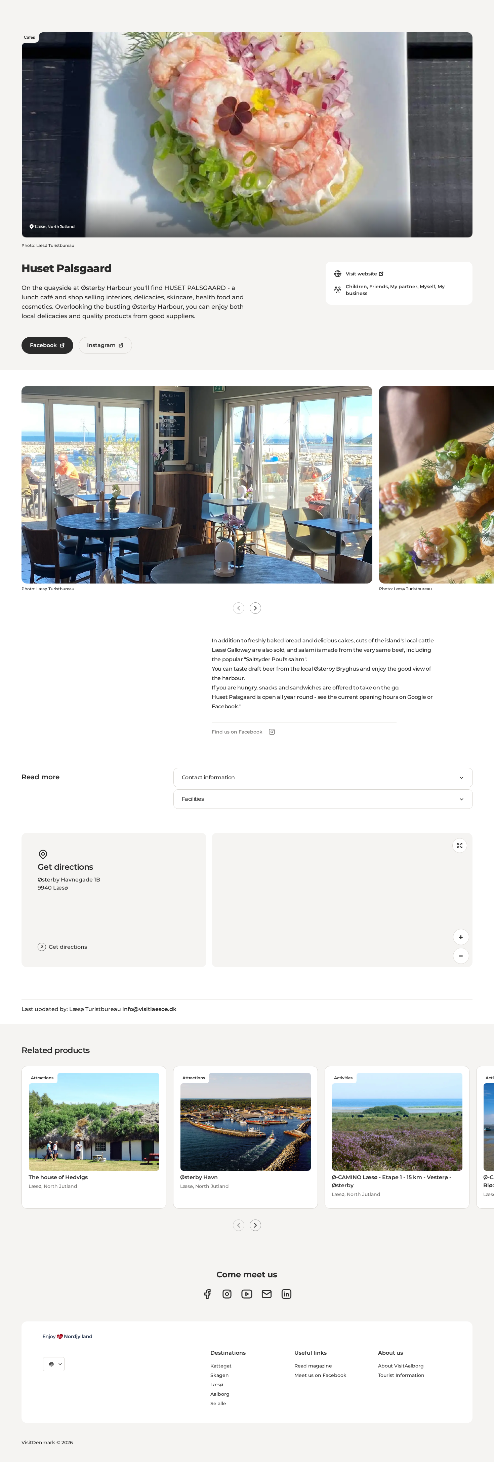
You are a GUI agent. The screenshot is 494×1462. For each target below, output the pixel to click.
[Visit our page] (227, 1294)
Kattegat (221, 1366)
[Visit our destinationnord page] (286, 1294)
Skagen (219, 1375)
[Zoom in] (461, 937)
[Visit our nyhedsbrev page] (267, 1294)
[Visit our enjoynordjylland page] (207, 1294)
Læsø (216, 1385)
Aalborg (220, 1394)
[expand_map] (459, 845)
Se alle (218, 1403)
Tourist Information (401, 1375)
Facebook (43, 345)
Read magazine (313, 1366)
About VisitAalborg (401, 1366)
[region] (342, 900)
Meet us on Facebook (320, 1375)
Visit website (361, 274)
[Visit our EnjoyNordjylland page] (247, 1294)
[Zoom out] (461, 956)
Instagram (101, 345)
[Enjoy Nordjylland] (67, 1337)
